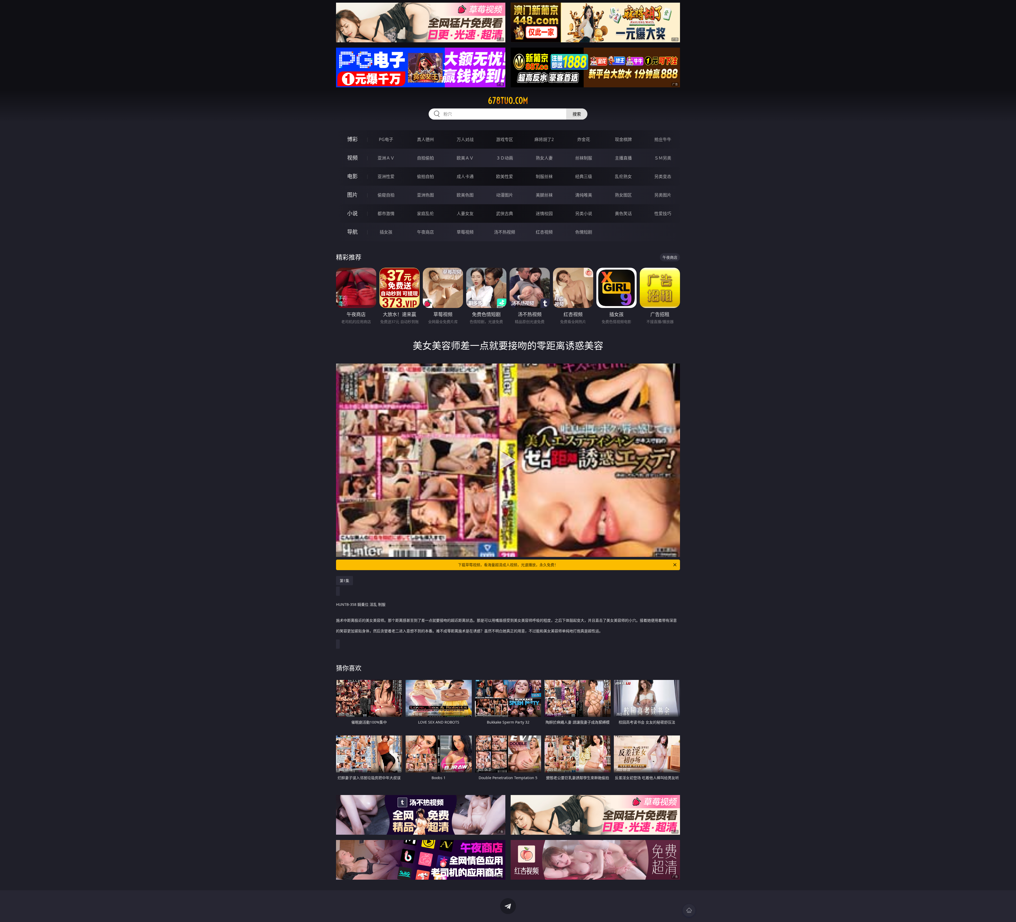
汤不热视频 (504, 232)
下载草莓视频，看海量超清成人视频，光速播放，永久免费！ (508, 564)
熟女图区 (623, 195)
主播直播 (623, 158)
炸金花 (583, 139)
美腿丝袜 (544, 195)
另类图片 (662, 195)
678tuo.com (508, 100)
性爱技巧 (662, 213)
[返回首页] (689, 910)
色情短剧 (583, 232)
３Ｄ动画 (504, 158)
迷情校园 (544, 213)
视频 (352, 157)
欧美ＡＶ (465, 158)
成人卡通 (465, 176)
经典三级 (583, 176)
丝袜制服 (583, 158)
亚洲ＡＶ (386, 158)
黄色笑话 (623, 213)
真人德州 (425, 139)
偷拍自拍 (425, 176)
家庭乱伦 (425, 213)
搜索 (577, 114)
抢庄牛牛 (662, 139)
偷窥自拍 (386, 195)
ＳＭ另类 (662, 158)
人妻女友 (465, 213)
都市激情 (386, 213)
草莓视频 (465, 232)
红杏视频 (544, 232)
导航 (352, 231)
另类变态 (662, 176)
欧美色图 (465, 195)
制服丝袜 (544, 176)
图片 (352, 194)
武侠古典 (504, 213)
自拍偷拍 (425, 158)
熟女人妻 (544, 158)
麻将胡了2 (544, 139)
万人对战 (465, 139)
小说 (352, 213)
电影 (352, 176)
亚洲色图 (425, 195)
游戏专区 (504, 139)
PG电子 (386, 139)
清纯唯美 (583, 195)
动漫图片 (504, 195)
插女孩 (386, 232)
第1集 (344, 580)
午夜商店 (425, 232)
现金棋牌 (623, 139)
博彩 (352, 139)
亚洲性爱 (386, 176)
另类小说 (583, 213)
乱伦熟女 (623, 176)
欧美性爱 (504, 176)
